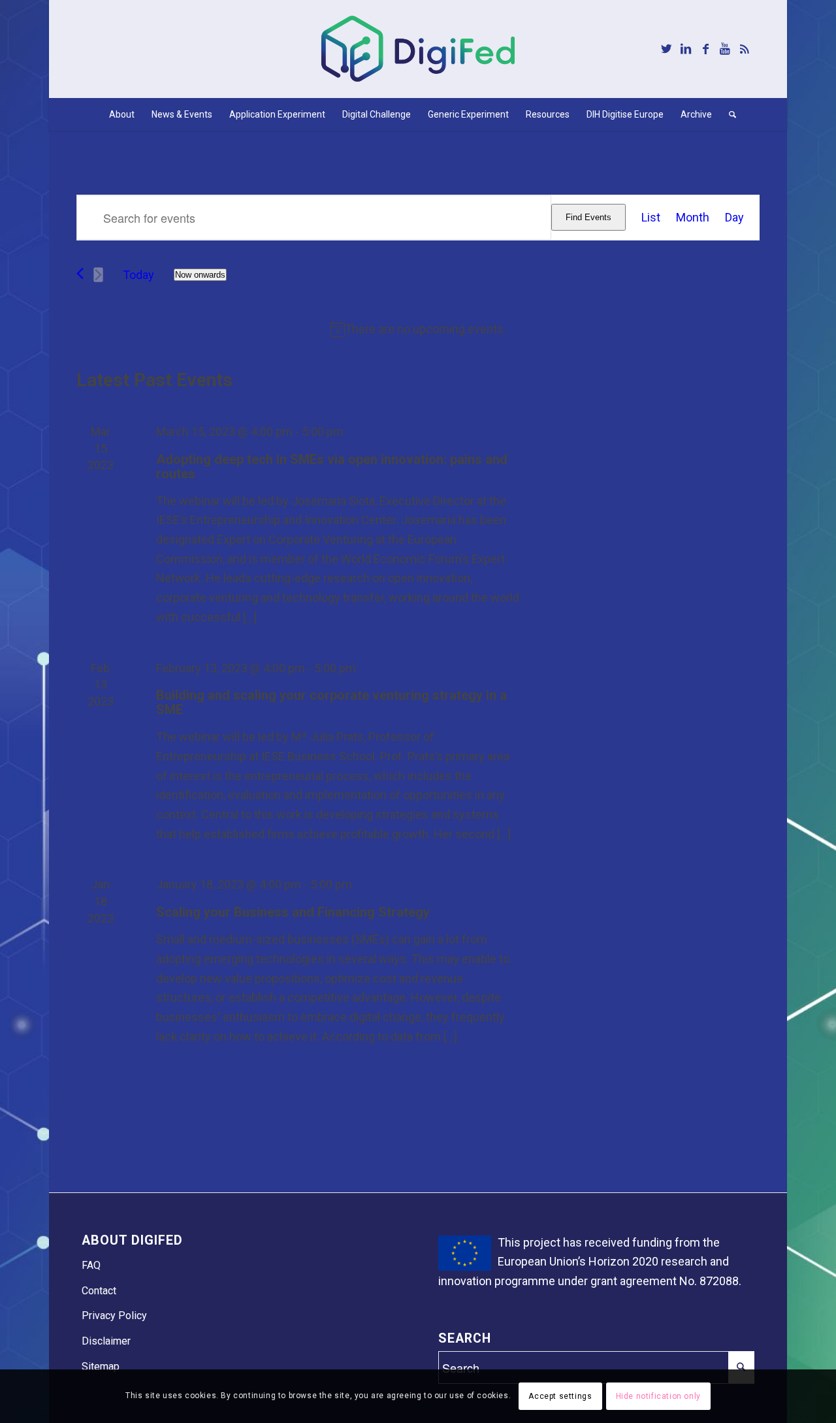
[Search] (728, 114)
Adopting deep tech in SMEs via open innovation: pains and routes (331, 466)
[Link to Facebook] (705, 49)
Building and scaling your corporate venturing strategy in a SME (331, 702)
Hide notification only (658, 1396)
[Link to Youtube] (725, 49)
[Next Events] (98, 274)
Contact (99, 1290)
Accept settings (560, 1396)
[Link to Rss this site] (744, 49)
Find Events (588, 217)
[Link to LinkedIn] (686, 49)
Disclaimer (106, 1341)
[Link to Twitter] (666, 49)
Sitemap (101, 1366)
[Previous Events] (80, 273)
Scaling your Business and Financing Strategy (293, 912)
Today (138, 275)
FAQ (91, 1265)
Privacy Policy (114, 1315)
